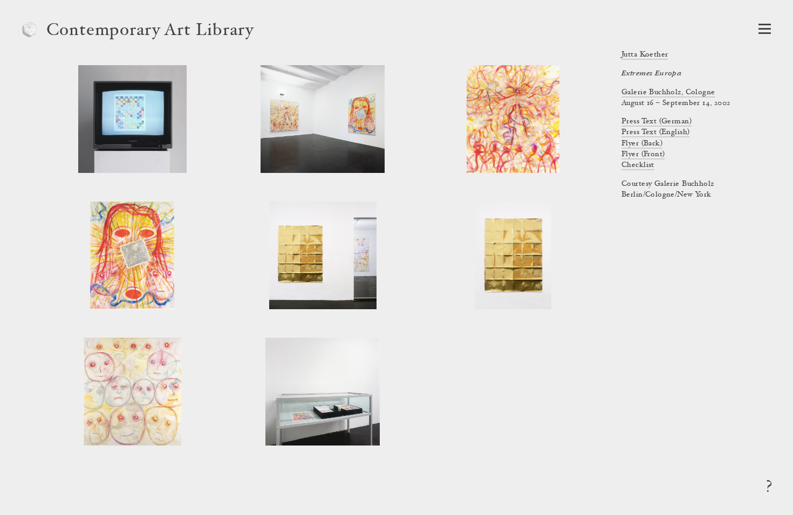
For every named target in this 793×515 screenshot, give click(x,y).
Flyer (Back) (641, 144)
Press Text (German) (656, 122)
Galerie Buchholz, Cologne (668, 92)
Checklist (637, 165)
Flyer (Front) (643, 154)
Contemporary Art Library (150, 31)
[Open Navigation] (764, 28)
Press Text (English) (655, 132)
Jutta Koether (644, 55)
